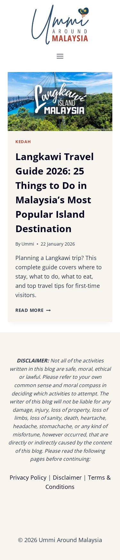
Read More (33, 310)
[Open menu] (60, 56)
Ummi (27, 244)
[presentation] (60, 101)
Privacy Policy (28, 477)
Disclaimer (67, 477)
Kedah (23, 141)
